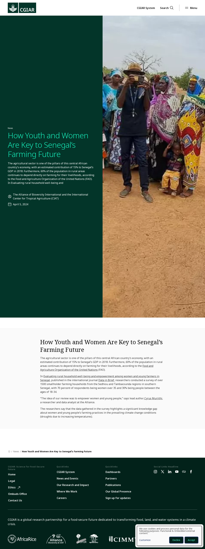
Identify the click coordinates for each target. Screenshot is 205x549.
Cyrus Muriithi (153, 398)
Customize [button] (145, 540)
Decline (176, 540)
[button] (146, 8)
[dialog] (169, 536)
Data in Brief (106, 380)
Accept (191, 540)
